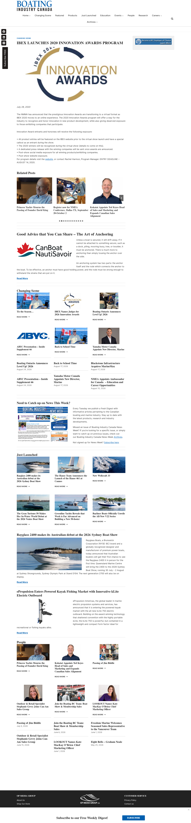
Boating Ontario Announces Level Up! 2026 (107, 313)
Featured (59, 15)
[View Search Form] (172, 19)
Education (105, 15)
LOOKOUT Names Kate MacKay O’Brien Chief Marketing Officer (105, 706)
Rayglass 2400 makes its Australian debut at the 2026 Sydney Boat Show (29, 478)
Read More (22, 278)
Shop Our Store (23, 804)
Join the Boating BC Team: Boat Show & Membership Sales (71, 705)
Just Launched (88, 15)
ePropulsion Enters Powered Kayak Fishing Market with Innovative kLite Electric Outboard (68, 593)
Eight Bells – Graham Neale (106, 741)
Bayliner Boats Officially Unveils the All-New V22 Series (109, 515)
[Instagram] (3, 42)
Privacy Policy (130, 800)
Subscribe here (111, 442)
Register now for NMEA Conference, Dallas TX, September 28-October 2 (34, 210)
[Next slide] (121, 198)
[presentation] (34, 190)
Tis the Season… (25, 311)
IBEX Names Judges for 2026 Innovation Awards (102, 209)
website (49, 159)
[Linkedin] (3, 37)
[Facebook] (3, 31)
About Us (21, 800)
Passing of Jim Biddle (103, 663)
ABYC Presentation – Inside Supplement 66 (31, 348)
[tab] (59, 221)
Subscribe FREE (5, 58)
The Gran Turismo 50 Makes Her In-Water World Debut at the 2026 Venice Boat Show (32, 516)
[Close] (188, 809)
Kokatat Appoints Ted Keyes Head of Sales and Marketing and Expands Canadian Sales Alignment (70, 211)
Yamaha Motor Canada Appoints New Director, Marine (108, 348)
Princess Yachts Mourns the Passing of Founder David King (32, 664)
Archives (118, 437)
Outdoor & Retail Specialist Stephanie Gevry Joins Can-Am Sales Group (32, 706)
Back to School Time (65, 346)
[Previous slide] (21, 198)
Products (72, 15)
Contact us (129, 804)
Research (143, 15)
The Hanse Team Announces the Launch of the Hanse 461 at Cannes (71, 478)
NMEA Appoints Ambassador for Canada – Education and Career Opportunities (107, 382)
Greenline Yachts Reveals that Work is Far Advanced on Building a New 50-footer (70, 516)
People (131, 15)
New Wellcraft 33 (101, 475)
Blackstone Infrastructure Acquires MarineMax (105, 365)
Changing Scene (43, 15)
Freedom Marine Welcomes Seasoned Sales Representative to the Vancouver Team (108, 726)
